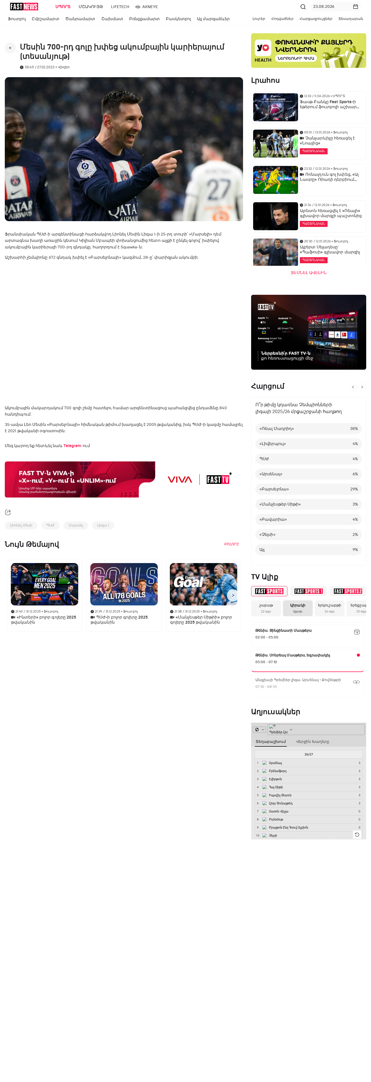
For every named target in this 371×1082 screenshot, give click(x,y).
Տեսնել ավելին (308, 272)
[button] (355, 6)
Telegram (72, 445)
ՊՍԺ (50, 525)
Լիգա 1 (103, 525)
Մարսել (76, 525)
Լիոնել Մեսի (21, 525)
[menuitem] (62, 6)
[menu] (175, 6)
